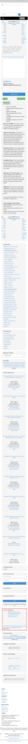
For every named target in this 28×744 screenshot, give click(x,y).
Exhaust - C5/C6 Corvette (10, 280)
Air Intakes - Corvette (9, 254)
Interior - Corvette (8, 285)
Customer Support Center (10, 335)
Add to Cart (14, 94)
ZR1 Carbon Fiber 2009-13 (10, 302)
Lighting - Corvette (8, 287)
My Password (5, 708)
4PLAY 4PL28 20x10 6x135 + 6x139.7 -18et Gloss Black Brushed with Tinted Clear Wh (14, 376)
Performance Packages (9, 291)
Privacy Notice (5, 692)
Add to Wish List (21, 98)
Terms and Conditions (9, 337)
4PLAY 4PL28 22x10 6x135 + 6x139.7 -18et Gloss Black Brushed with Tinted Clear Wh (14, 437)
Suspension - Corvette (9, 298)
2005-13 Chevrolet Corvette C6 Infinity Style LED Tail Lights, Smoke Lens (14, 537)
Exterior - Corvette (8, 281)
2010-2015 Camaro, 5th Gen (10, 304)
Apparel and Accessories (10, 255)
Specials (4, 698)
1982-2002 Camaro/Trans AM (10, 307)
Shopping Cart (5, 699)
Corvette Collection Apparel (10, 317)
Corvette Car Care (8, 261)
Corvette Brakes (8, 259)
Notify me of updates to (14, 638)
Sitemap (6, 346)
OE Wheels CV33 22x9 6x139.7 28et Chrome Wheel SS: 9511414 (14, 477)
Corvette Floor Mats (8, 268)
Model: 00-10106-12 (8, 83)
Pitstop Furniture (8, 294)
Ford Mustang (7, 322)
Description (6, 102)
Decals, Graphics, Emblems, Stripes (12, 278)
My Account (4, 706)
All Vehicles (6, 319)
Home (3, 691)
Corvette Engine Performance (11, 267)
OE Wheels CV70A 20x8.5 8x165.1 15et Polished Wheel (14, 397)
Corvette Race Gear (8, 272)
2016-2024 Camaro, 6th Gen (10, 306)
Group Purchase (8, 283)
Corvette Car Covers (9, 263)
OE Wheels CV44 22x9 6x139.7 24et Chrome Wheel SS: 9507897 (14, 517)
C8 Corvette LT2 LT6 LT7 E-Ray (11, 246)
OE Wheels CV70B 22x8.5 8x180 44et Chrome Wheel (14, 554)
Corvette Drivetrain (8, 265)
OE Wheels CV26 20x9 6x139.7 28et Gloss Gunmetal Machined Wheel (14, 417)
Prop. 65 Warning (7, 342)
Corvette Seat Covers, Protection (12, 274)
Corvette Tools (7, 276)
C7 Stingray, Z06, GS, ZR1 (9, 248)
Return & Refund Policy (9, 338)
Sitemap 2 (6, 348)
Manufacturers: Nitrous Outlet (12, 85)
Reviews (5, 98)
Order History (5, 709)
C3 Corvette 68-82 (8, 311)
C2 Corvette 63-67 (8, 313)
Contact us (4, 702)
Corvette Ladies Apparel (9, 270)
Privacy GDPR (7, 340)
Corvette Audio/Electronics (10, 257)
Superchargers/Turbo (9, 296)
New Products (7, 324)
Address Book (5, 711)
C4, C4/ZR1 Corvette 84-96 (10, 309)
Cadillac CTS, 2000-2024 (9, 320)
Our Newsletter (7, 344)
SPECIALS (6, 326)
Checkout (4, 701)
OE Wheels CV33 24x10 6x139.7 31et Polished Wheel (14, 497)
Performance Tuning (9, 293)
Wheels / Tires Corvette (9, 300)
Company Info (7, 333)
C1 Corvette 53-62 (8, 315)
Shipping (4, 693)
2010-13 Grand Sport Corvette (11, 252)
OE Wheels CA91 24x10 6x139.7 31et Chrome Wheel (14, 457)
